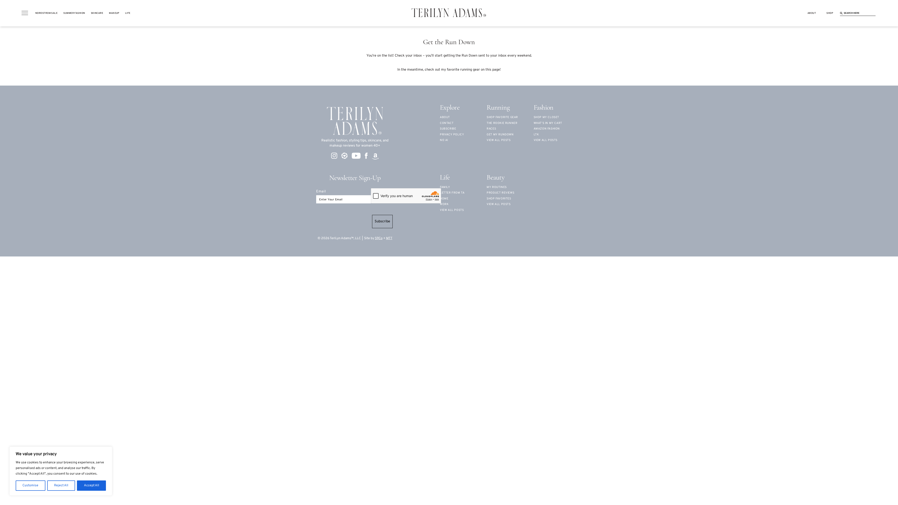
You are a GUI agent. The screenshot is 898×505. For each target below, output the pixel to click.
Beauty (495, 177)
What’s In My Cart (548, 123)
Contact (446, 123)
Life (445, 177)
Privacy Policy (452, 135)
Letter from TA (452, 193)
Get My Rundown (500, 135)
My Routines (497, 187)
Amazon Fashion (547, 129)
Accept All (91, 485)
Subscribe (382, 221)
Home (444, 199)
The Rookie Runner (502, 123)
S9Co (379, 238)
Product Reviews (500, 193)
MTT (389, 238)
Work (444, 204)
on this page (490, 70)
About (445, 117)
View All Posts (546, 140)
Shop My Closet (546, 117)
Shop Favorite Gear (502, 117)
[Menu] (25, 13)
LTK (536, 135)
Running (498, 108)
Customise (30, 485)
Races (491, 129)
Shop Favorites (499, 199)
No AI (444, 140)
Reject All (61, 485)
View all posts (499, 140)
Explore (450, 108)
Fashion (544, 108)
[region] (60, 471)
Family (445, 187)
